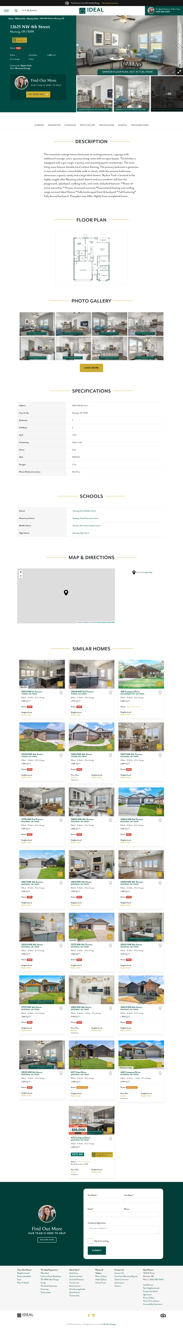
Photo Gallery (87, 125)
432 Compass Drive (80, 1138)
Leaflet (79, 622)
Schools (122, 125)
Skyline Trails (26, 66)
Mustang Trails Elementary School (85, 518)
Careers (118, 1286)
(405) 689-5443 (156, 1279)
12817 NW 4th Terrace (131, 755)
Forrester (74, 778)
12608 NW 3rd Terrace (82, 692)
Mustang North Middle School (84, 511)
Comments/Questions (97, 1223)
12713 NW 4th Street (31, 1008)
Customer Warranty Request (126, 1276)
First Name (93, 1195)
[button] (16, 10)
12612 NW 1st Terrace (31, 692)
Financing (44, 1289)
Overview (39, 125)
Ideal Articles (74, 1292)
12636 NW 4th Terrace (131, 883)
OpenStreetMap (96, 622)
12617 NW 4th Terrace (32, 883)
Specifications (106, 125)
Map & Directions (140, 125)
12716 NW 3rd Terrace (32, 820)
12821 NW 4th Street (81, 1008)
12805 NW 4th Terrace (82, 820)
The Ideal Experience (49, 1270)
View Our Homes (24, 1270)
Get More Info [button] (36, 94)
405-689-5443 (47, 1240)
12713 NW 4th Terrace (82, 945)
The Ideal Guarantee (49, 1286)
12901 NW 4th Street (81, 755)
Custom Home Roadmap (51, 1276)
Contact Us (119, 1270)
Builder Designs (110, 1324)
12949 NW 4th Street (32, 755)
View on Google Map (143, 572)
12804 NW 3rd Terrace (131, 820)
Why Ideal (45, 1273)
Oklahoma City (20, 19)
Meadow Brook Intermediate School (86, 526)
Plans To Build (23, 1283)
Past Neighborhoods (151, 1288)
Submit (97, 1250)
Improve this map (108, 622)
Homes (10, 19)
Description (54, 125)
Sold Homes (148, 1285)
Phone (126, 1209)
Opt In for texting (101, 1241)
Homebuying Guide (77, 1289)
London (123, 1096)
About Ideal (74, 1270)
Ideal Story (73, 1273)
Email (91, 1209)
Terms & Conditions (151, 1301)
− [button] (21, 576)
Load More (91, 368)
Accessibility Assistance (153, 1304)
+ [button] (21, 572)
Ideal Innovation (76, 1276)
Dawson (74, 1172)
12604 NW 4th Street (32, 945)
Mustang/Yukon (32, 19)
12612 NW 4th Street (81, 883)
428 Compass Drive (132, 692)
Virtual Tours (100, 1283)
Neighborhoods (23, 1273)
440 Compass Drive (130, 1073)
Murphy (74, 1030)
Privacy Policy (148, 1298)
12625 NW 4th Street (31, 1073)
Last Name (129, 1195)
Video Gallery (101, 1279)
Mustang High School (81, 533)
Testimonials (46, 1292)
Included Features (76, 1279)
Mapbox (86, 622)
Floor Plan (70, 125)
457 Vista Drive (80, 1073)
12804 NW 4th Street (131, 1008)
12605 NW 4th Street (131, 945)
